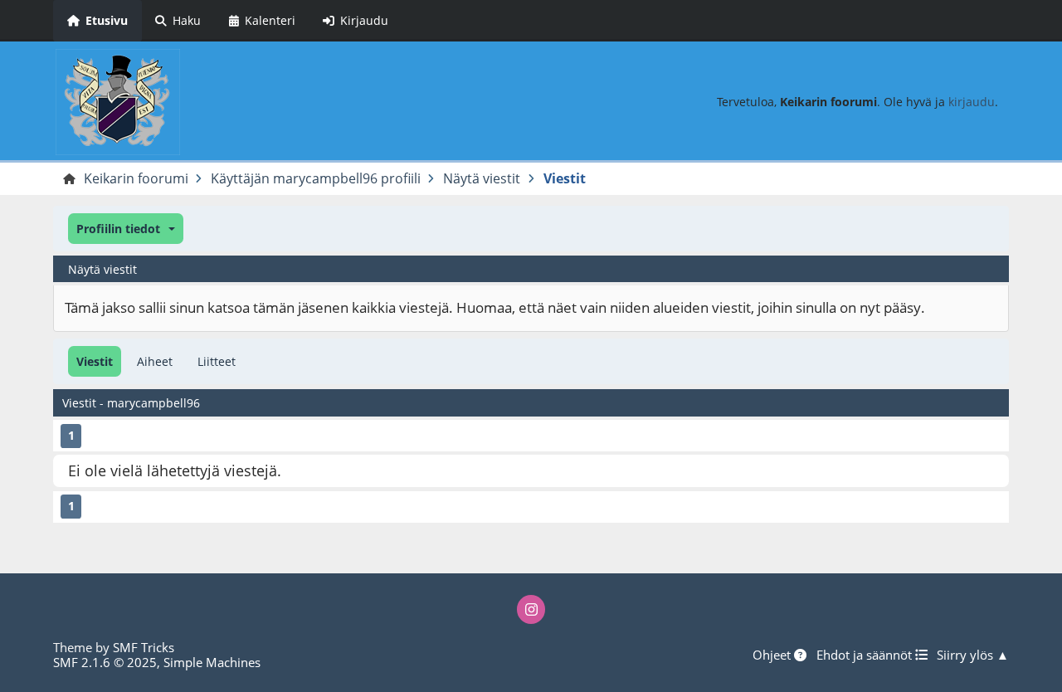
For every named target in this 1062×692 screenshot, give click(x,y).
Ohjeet (773, 654)
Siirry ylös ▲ (973, 654)
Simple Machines (212, 662)
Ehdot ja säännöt (865, 654)
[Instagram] (531, 609)
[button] (125, 228)
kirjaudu (971, 102)
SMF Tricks (143, 647)
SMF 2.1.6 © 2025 (105, 662)
